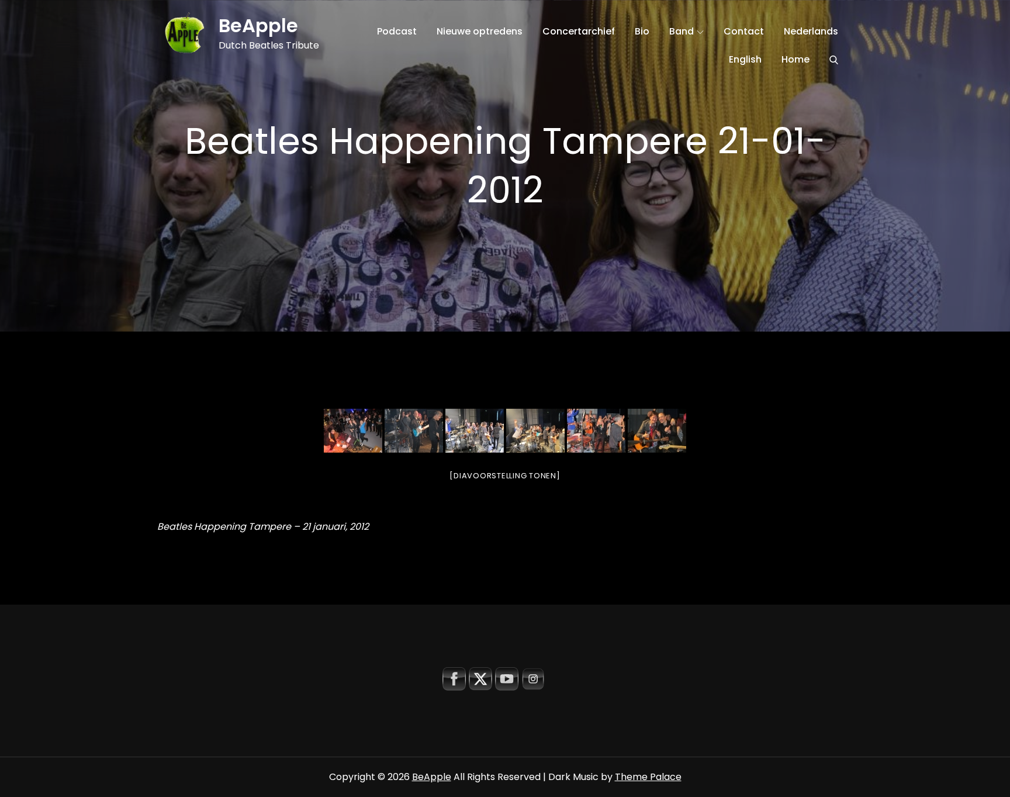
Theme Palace (648, 777)
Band (681, 31)
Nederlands (811, 31)
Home (795, 59)
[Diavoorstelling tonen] (504, 475)
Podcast (397, 31)
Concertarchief (578, 31)
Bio (642, 31)
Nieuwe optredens (480, 31)
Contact (744, 31)
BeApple (258, 25)
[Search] (833, 60)
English (745, 59)
